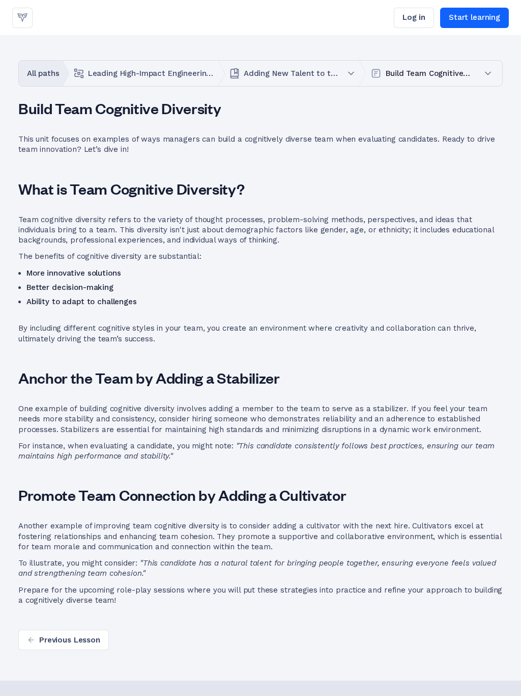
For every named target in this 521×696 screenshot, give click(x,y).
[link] (22, 18)
